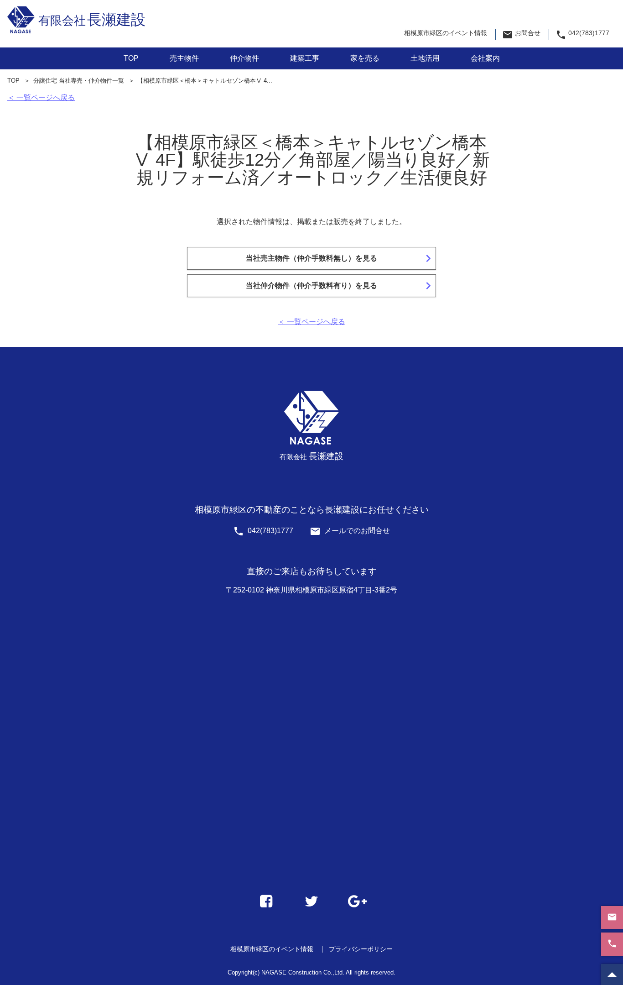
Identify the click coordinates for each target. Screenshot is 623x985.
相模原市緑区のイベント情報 (445, 33)
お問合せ (521, 34)
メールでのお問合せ (350, 530)
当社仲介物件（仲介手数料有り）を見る (341, 285)
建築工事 (304, 58)
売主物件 (184, 58)
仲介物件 (244, 58)
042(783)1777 (582, 34)
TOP (131, 58)
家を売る (364, 58)
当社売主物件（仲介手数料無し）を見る (341, 258)
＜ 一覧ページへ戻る (41, 97)
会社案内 (485, 58)
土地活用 (425, 58)
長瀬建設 (91, 19)
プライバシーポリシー (361, 949)
